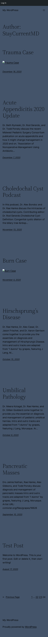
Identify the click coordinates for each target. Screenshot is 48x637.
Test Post (13, 545)
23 (40, 597)
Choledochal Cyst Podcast (23, 191)
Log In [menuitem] (3, 3)
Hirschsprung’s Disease (20, 314)
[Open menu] (43, 10)
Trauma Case (18, 52)
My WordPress (10, 10)
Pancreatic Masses (15, 469)
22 (37, 597)
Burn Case (15, 260)
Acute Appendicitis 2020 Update (23, 109)
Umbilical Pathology (14, 393)
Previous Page (11, 597)
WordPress (31, 626)
